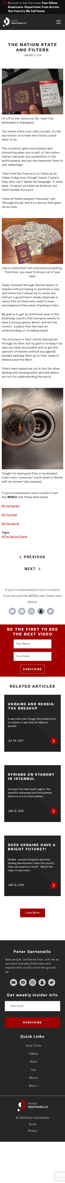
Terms (32, 1124)
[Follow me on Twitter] (50, 611)
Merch (33, 1078)
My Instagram (11, 506)
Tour (33, 1070)
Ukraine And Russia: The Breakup (31, 706)
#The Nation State (14, 537)
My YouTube (10, 515)
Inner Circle (33, 1045)
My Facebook (10, 524)
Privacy (32, 1131)
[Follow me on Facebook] (21, 611)
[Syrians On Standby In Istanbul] (53, 811)
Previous (35, 557)
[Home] (32, 1105)
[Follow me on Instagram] (31, 611)
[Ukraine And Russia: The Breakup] (53, 741)
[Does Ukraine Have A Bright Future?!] (53, 885)
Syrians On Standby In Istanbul (31, 776)
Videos (33, 1054)
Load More (33, 913)
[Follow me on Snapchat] (40, 611)
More (32, 1086)
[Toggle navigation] (58, 22)
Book (33, 1062)
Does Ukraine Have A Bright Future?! (32, 847)
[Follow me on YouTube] (12, 611)
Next (30, 569)
